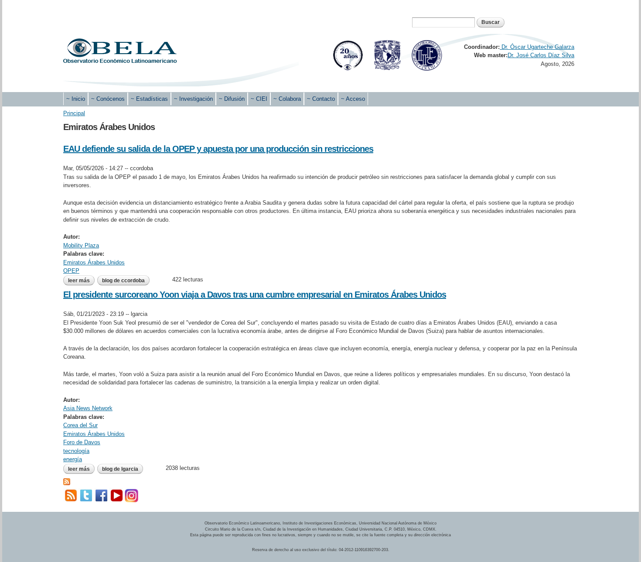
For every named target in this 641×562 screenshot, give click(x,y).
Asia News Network (88, 408)
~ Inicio (75, 99)
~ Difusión (232, 99)
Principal (74, 113)
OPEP (71, 270)
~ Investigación (193, 99)
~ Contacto (321, 99)
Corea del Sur (80, 425)
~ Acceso (353, 99)
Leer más (81, 281)
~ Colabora (287, 99)
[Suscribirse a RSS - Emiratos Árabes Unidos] (66, 480)
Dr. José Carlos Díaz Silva (541, 55)
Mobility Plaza (81, 245)
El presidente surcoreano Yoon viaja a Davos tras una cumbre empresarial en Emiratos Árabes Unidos (254, 294)
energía (72, 459)
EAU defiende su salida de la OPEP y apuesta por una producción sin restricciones (218, 149)
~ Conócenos (108, 99)
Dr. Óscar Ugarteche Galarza (537, 47)
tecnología (76, 451)
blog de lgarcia (120, 469)
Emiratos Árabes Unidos (94, 262)
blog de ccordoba (123, 281)
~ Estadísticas (149, 99)
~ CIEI (259, 99)
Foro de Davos (81, 442)
